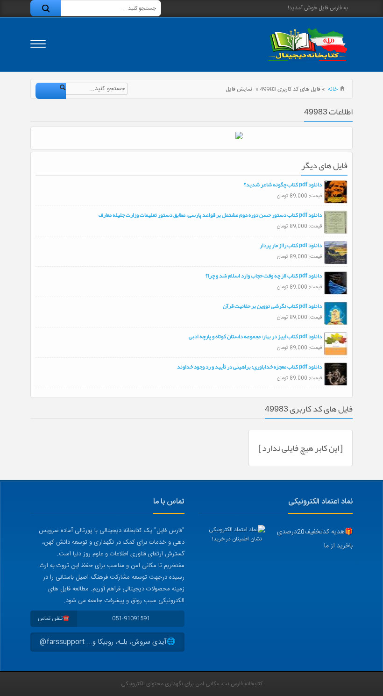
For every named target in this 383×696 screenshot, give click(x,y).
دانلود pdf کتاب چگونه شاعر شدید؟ (283, 184)
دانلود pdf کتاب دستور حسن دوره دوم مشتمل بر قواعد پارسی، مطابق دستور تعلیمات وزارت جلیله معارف (210, 215)
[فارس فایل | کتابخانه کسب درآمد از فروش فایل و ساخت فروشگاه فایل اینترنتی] (307, 44)
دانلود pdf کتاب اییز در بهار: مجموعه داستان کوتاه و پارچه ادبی (255, 336)
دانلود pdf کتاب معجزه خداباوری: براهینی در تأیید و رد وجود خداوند (249, 366)
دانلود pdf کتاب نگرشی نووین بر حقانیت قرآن (272, 306)
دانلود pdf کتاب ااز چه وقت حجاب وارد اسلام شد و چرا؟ (264, 275)
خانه (333, 89)
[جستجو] (45, 8)
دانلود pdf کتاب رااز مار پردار (291, 245)
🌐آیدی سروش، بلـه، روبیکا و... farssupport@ (108, 642)
